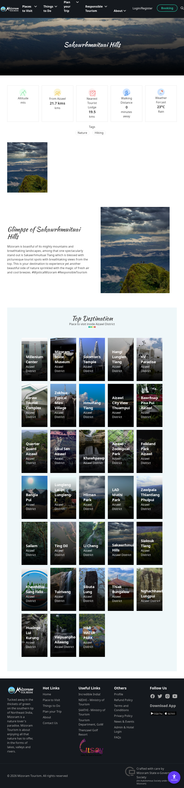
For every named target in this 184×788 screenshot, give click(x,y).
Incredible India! (89, 694)
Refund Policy (123, 700)
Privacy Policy (123, 716)
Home (47, 694)
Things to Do (51, 706)
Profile (118, 694)
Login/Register (143, 8)
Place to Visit (51, 700)
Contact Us (50, 723)
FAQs (117, 737)
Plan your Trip (52, 711)
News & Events (124, 722)
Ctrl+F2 (174, 780)
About (47, 717)
